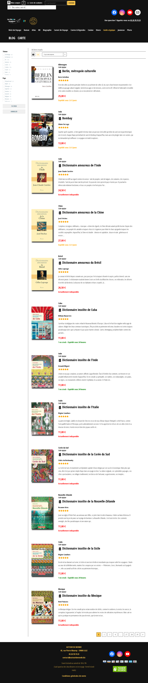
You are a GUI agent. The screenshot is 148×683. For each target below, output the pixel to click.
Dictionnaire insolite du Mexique (82, 595)
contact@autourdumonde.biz (74, 657)
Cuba (60, 303)
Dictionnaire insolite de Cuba (79, 310)
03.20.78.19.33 (135, 20)
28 (132, 634)
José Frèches (62, 218)
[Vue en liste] (38, 54)
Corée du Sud (63, 447)
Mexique (61, 589)
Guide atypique (62, 67)
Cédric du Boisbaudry (65, 460)
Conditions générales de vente (74, 676)
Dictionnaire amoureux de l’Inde (81, 165)
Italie (60, 400)
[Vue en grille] (33, 54)
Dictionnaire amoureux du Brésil (81, 262)
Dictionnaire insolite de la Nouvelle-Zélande (88, 501)
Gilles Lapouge (63, 269)
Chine (60, 206)
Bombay (67, 118)
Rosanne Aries (63, 507)
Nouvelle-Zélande (65, 495)
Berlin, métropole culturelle (79, 71)
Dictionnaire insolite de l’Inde (80, 360)
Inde (60, 111)
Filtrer (14, 106)
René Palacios (63, 602)
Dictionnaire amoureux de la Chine (83, 212)
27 (126, 634)
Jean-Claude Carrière (65, 171)
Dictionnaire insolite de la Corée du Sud (86, 454)
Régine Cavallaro (64, 413)
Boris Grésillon (63, 77)
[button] (140, 63)
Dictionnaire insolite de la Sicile (81, 548)
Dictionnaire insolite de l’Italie (80, 407)
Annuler (14, 111)
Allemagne (62, 64)
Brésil (60, 256)
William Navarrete (64, 316)
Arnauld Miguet (64, 366)
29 (137, 634)
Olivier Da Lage (63, 124)
